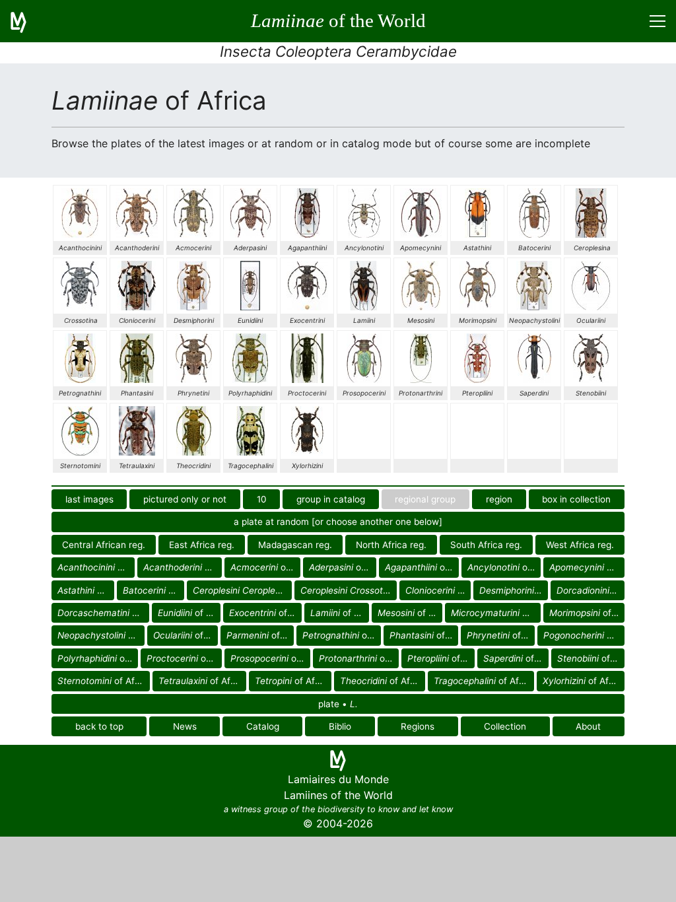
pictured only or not (184, 499)
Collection (505, 726)
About (588, 726)
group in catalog (330, 499)
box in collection (576, 499)
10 (262, 499)
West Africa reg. (580, 544)
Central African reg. (103, 544)
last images (89, 499)
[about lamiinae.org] (26, 21)
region (499, 499)
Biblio (340, 726)
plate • (338, 704)
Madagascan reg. (295, 544)
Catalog (262, 726)
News (185, 726)
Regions (417, 726)
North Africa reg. (391, 544)
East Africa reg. (201, 544)
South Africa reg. (486, 544)
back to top (99, 726)
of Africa (96, 567)
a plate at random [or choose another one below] (338, 521)
